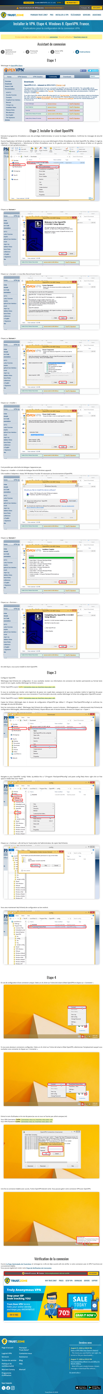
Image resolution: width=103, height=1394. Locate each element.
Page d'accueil (7, 1347)
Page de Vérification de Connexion (39, 1268)
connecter (54, 37)
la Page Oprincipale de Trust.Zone (18, 1264)
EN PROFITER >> (72, 3)
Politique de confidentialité (8, 1365)
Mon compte (96, 8)
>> (54, 8)
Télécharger (76, 15)
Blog (21, 1360)
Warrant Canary (8, 1369)
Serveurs (86, 15)
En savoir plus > (75, 1372)
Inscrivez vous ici (80, 37)
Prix (51, 15)
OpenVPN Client (16, 66)
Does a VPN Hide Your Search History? (84, 1350)
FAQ (20, 1364)
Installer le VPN (62, 15)
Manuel (22, 1369)
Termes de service (9, 1360)
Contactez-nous (25, 1353)
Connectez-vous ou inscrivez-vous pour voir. (39, 687)
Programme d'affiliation (6, 1374)
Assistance (97, 15)
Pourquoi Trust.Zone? (39, 15)
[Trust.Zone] (12, 15)
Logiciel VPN (7, 1353)
